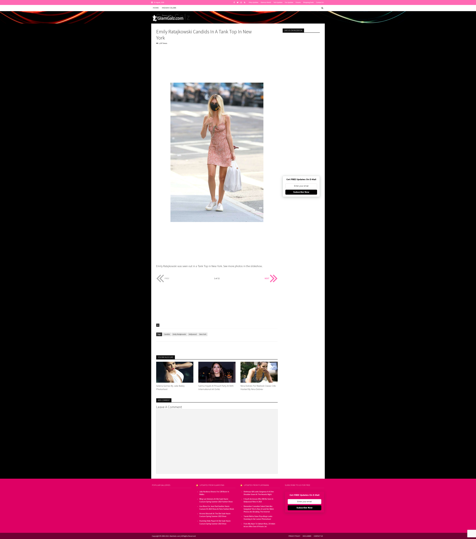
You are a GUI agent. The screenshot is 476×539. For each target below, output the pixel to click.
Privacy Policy (294, 536)
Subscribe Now (301, 192)
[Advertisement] (217, 65)
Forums (298, 2)
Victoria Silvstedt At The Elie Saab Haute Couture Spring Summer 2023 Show (214, 514)
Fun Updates (289, 2)
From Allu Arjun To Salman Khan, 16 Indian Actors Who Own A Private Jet (259, 525)
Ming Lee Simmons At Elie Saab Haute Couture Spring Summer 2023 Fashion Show (216, 500)
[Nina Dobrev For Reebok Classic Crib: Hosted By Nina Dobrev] (259, 372)
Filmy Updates (253, 2)
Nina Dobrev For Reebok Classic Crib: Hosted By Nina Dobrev (258, 387)
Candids (167, 334)
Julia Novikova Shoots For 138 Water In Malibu (214, 493)
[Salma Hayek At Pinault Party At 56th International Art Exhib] (217, 372)
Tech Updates (277, 2)
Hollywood (193, 334)
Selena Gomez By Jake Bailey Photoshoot (170, 387)
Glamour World (266, 2)
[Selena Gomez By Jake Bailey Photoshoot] (174, 372)
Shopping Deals (308, 2)
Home (156, 8)
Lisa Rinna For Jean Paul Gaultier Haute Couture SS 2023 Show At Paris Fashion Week (216, 507)
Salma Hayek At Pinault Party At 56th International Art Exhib (216, 387)
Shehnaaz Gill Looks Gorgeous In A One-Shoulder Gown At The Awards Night (259, 493)
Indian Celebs (169, 8)
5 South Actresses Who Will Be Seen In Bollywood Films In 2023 (258, 500)
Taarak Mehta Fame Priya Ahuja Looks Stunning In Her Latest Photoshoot (258, 517)
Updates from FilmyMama (256, 485)
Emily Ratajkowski (179, 334)
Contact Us (320, 2)
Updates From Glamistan (212, 485)
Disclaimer (307, 536)
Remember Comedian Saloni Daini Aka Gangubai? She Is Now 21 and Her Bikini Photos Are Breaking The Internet (259, 509)
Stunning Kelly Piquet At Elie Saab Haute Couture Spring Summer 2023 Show (215, 522)
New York (202, 334)
